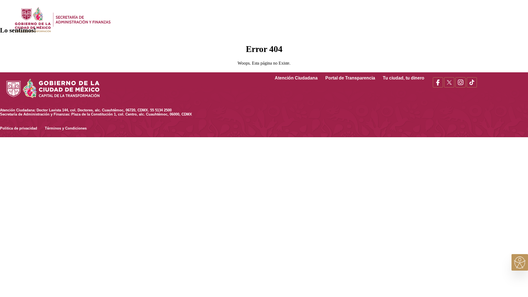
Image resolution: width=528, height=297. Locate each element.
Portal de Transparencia (354, 78)
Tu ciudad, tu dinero (407, 78)
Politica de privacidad (22, 128)
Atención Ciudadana (300, 78)
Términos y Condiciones (66, 128)
